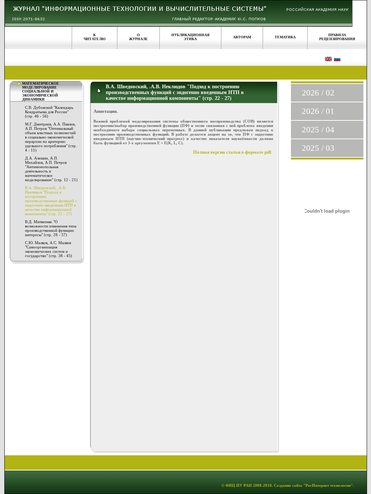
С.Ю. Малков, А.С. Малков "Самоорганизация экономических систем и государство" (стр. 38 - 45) (48, 249)
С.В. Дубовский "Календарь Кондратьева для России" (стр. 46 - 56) (49, 111)
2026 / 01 (318, 111)
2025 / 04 (318, 129)
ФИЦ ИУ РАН (238, 485)
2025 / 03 (318, 148)
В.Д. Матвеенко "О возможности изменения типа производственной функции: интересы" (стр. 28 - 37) (50, 228)
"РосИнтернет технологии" (327, 485)
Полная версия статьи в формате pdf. (232, 152)
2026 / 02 (318, 92)
